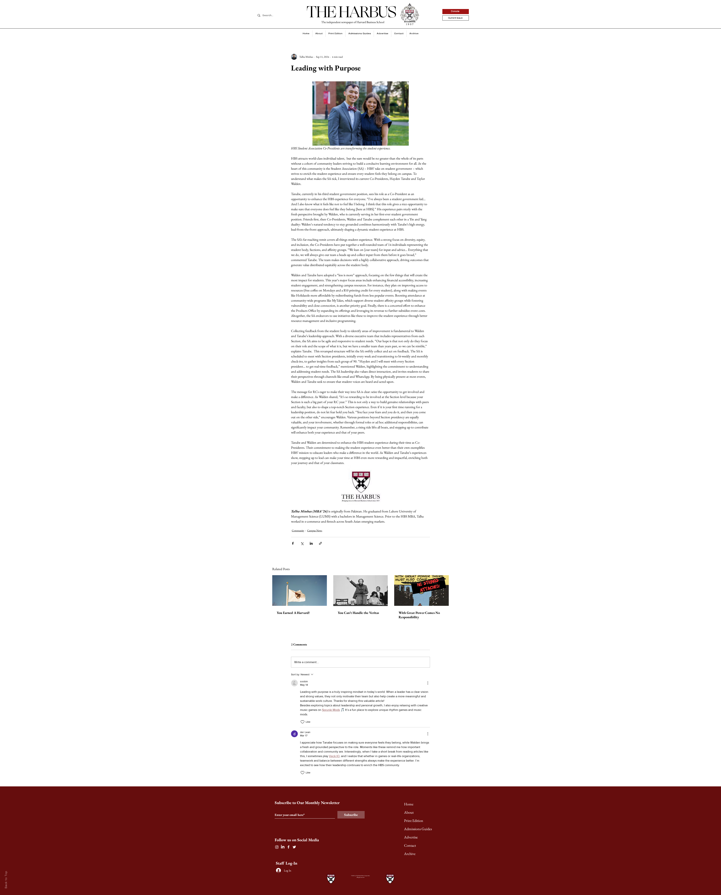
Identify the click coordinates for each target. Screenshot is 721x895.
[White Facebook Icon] (288, 847)
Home (408, 804)
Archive (410, 853)
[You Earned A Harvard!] (299, 590)
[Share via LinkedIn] (311, 543)
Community (298, 530)
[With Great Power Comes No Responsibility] (421, 590)
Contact (410, 845)
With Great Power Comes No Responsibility (419, 615)
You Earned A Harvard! (293, 613)
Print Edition (413, 820)
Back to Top (6, 879)
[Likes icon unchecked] (302, 722)
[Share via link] (320, 543)
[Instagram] (277, 847)
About (409, 812)
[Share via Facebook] (293, 543)
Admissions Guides (418, 828)
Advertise (411, 837)
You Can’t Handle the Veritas (358, 613)
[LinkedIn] (283, 847)
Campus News (314, 530)
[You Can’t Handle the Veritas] (360, 590)
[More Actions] (427, 683)
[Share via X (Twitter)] (302, 543)
